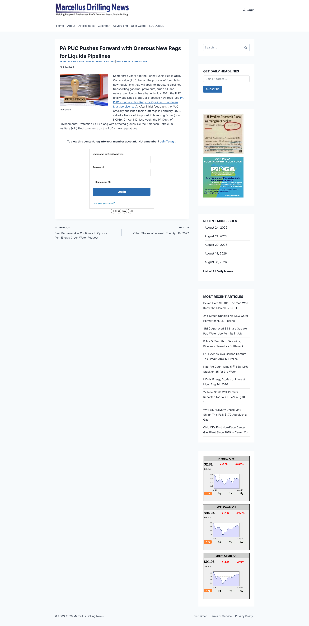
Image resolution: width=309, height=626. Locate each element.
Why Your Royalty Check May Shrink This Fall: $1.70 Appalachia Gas (225, 414)
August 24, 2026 (216, 227)
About (71, 25)
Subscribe (213, 89)
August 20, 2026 (216, 244)
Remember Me (103, 182)
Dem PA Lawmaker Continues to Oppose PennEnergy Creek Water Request (81, 232)
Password (98, 167)
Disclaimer (200, 616)
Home (60, 25)
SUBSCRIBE (156, 25)
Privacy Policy (244, 616)
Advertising (120, 25)
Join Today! (167, 141)
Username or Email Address (108, 154)
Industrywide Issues (72, 61)
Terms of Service (221, 616)
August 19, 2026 (216, 253)
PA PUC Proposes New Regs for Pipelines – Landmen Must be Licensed (148, 102)
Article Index (86, 25)
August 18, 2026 (216, 262)
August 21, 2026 (216, 236)
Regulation (123, 61)
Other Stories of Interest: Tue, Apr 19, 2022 (161, 230)
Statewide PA (139, 61)
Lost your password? (104, 203)
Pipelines (109, 61)
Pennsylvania (94, 61)
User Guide (138, 25)
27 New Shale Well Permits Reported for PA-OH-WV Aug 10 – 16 (225, 397)
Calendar (104, 25)
